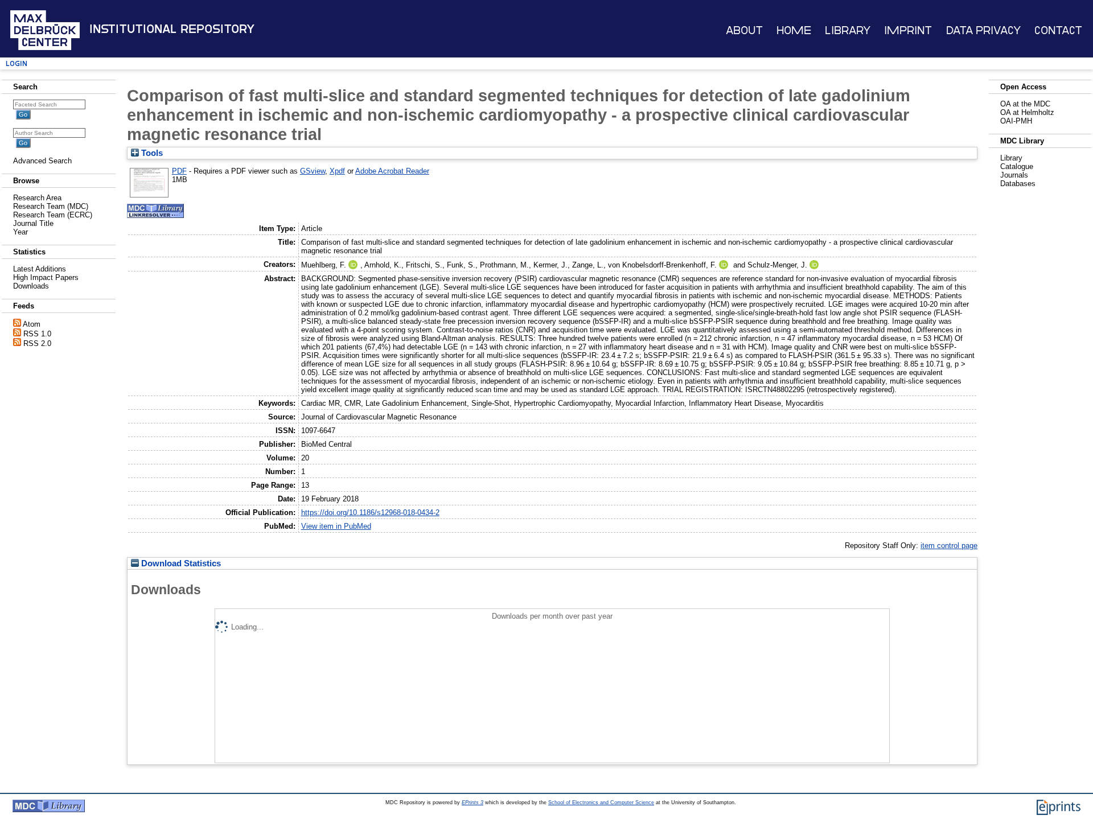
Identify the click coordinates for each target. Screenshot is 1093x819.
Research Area (37, 198)
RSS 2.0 (37, 343)
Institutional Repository (171, 29)
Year (20, 232)
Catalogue (1016, 166)
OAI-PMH (1016, 121)
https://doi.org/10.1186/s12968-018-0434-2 (370, 512)
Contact (1058, 30)
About (744, 30)
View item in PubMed (336, 526)
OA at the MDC (1025, 104)
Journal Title (33, 223)
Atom (31, 324)
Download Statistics (180, 563)
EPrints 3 (472, 802)
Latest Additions (39, 269)
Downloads (31, 286)
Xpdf (337, 171)
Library (847, 30)
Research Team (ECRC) (52, 215)
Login (16, 63)
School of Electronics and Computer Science (601, 802)
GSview (312, 171)
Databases (1018, 183)
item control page (949, 545)
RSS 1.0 (37, 334)
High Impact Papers (46, 277)
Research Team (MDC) (50, 206)
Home (793, 30)
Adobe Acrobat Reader (392, 171)
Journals (1014, 175)
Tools (151, 153)
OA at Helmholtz (1027, 112)
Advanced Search (42, 161)
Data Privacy (983, 30)
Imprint (908, 30)
